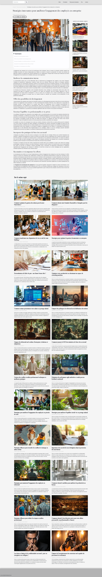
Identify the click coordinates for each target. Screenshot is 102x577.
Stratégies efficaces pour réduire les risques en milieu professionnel (28, 519)
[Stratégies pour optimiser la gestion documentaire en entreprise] (70, 225)
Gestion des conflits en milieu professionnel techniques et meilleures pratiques (30, 378)
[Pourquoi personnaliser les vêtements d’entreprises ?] (80, 29)
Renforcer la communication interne (21, 56)
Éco (82, 2)
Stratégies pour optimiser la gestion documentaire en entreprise (69, 238)
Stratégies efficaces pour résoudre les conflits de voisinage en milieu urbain (31, 448)
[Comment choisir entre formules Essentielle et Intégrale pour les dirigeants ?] (70, 190)
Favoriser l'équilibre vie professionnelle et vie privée (24, 61)
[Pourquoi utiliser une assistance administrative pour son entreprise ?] (80, 62)
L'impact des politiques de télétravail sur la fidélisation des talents (70, 308)
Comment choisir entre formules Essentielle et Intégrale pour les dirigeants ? (69, 204)
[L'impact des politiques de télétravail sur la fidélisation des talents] (70, 295)
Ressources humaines (74, 2)
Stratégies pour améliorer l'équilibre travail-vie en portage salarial (70, 412)
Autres (86, 2)
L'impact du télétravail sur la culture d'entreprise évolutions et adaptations (31, 343)
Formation (65, 2)
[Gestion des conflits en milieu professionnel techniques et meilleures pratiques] (32, 364)
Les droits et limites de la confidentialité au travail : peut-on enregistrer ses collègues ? (30, 554)
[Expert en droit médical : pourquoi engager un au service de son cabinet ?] (80, 98)
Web (59, 2)
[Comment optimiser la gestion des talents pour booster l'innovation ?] (32, 190)
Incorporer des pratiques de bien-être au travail (23, 64)
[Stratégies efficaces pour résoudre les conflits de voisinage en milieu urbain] (32, 435)
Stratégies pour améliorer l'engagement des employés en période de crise (32, 413)
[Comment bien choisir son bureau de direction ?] (80, 45)
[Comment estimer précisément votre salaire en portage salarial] (32, 295)
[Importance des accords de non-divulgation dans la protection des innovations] (70, 435)
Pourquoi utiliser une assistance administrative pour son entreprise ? (80, 71)
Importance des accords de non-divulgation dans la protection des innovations (69, 448)
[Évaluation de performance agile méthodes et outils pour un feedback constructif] (70, 364)
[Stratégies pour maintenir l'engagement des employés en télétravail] (32, 470)
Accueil (14, 7)
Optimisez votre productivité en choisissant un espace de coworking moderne (67, 274)
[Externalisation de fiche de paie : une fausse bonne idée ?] (32, 260)
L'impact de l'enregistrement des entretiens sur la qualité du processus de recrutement (68, 554)
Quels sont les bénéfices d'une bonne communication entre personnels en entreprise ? (79, 89)
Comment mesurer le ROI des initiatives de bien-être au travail (69, 342)
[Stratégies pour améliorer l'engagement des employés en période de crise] (32, 399)
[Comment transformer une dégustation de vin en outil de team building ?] (32, 225)
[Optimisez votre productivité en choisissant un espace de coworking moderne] (70, 260)
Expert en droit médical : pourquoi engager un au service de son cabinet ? (80, 107)
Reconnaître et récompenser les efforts (22, 66)
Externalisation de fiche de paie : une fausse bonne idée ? (30, 273)
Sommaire (18, 54)
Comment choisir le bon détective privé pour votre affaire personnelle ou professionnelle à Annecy (67, 519)
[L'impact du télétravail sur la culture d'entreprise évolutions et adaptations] (32, 329)
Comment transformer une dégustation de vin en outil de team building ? (31, 239)
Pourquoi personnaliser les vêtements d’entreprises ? (78, 37)
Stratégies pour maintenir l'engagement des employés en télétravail (29, 484)
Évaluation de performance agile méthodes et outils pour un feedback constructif (68, 378)
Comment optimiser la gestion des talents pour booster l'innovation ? (29, 204)
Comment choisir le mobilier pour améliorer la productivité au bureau (69, 484)
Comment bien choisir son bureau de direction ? (80, 53)
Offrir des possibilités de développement (22, 59)
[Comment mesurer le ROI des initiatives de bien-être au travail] (70, 329)
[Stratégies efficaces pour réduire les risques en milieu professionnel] (32, 505)
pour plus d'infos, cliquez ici (26, 169)
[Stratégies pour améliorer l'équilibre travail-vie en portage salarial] (70, 399)
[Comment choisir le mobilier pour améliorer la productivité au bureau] (70, 470)
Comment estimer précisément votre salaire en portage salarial (31, 308)
